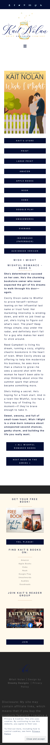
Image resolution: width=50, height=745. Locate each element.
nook (25, 190)
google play (25, 209)
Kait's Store (25, 141)
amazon (25, 171)
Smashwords (25, 577)
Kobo (25, 567)
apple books (25, 181)
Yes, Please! (25, 542)
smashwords (25, 219)
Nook (25, 570)
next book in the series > (25, 461)
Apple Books (25, 564)
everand (25, 229)
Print (25, 151)
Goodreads (25, 584)
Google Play (25, 574)
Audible (25, 581)
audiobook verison (25, 251)
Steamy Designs (19, 683)
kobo (25, 200)
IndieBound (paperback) (25, 239)
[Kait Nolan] (25, 25)
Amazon (25, 560)
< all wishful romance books (25, 446)
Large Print (25, 161)
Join (25, 642)
